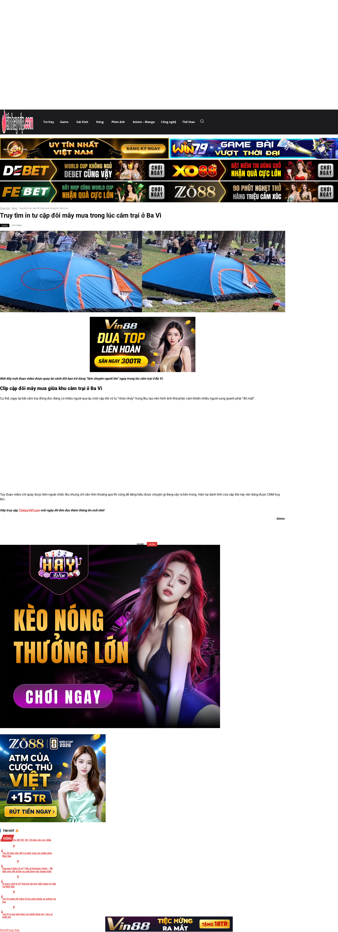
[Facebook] (124, 527)
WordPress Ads (10, 930)
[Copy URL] (174, 527)
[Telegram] (162, 527)
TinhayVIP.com (29, 510)
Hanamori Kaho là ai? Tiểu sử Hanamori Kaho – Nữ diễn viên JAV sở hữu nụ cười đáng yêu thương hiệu (27, 869)
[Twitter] (137, 527)
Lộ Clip (152, 544)
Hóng (14, 208)
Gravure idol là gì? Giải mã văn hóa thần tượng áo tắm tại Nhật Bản (29, 885)
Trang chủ (5, 208)
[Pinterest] (149, 527)
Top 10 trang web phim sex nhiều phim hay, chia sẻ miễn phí (27, 915)
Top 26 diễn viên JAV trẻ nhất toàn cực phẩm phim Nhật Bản (27, 854)
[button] (203, 121)
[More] (187, 527)
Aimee (281, 518)
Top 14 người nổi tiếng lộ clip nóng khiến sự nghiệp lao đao (29, 900)
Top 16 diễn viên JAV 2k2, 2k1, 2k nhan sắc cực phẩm (25, 840)
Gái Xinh (10, 864)
